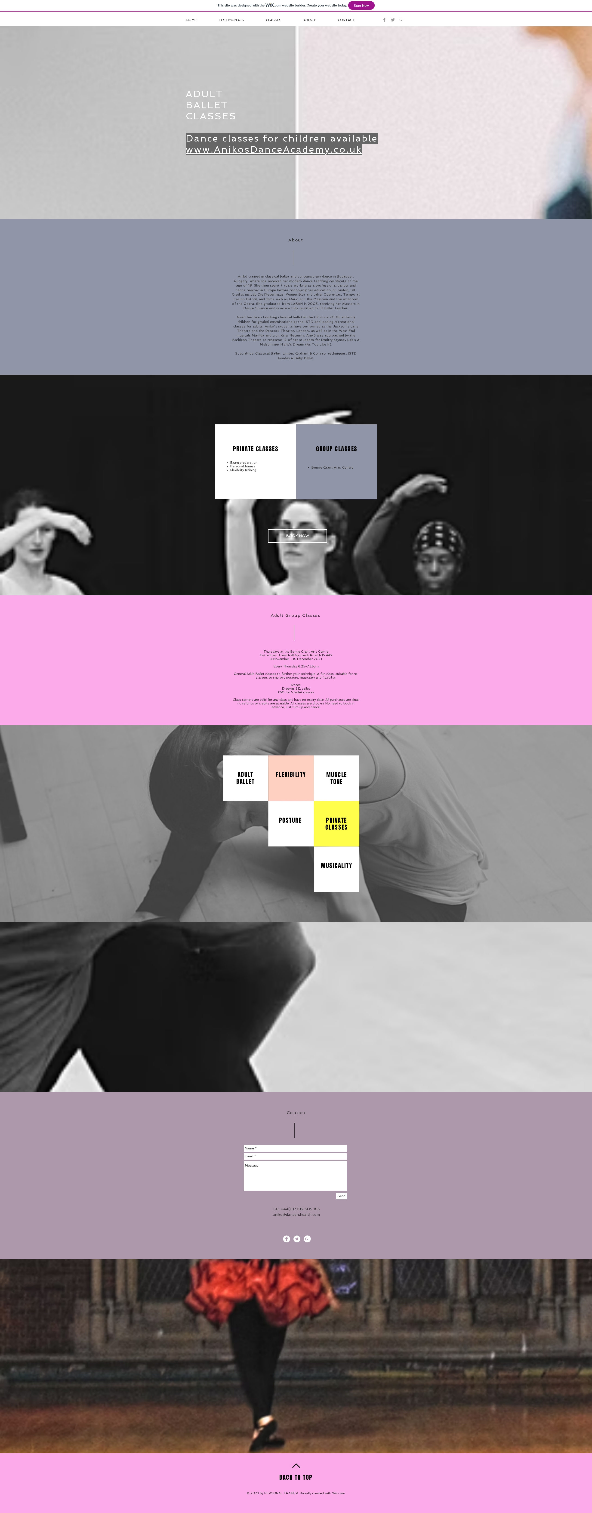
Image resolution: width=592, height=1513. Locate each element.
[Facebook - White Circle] (286, 1238)
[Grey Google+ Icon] (401, 19)
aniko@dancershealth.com (296, 1214)
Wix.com (338, 1493)
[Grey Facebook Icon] (384, 19)
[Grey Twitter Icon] (392, 19)
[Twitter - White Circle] (296, 1238)
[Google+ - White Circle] (307, 1238)
